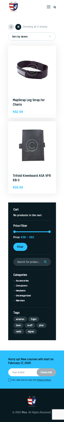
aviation (20, 319)
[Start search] (55, 7)
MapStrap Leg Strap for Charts (29, 102)
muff (30, 325)
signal (31, 331)
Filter (20, 246)
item (18, 325)
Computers (22, 285)
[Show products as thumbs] (11, 27)
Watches (20, 300)
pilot (41, 325)
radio (18, 331)
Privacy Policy (44, 379)
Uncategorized (23, 295)
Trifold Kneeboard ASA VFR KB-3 (32, 178)
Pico (24, 412)
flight (34, 319)
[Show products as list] (18, 27)
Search (46, 262)
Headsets (21, 290)
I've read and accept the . (31, 379)
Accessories (22, 280)
